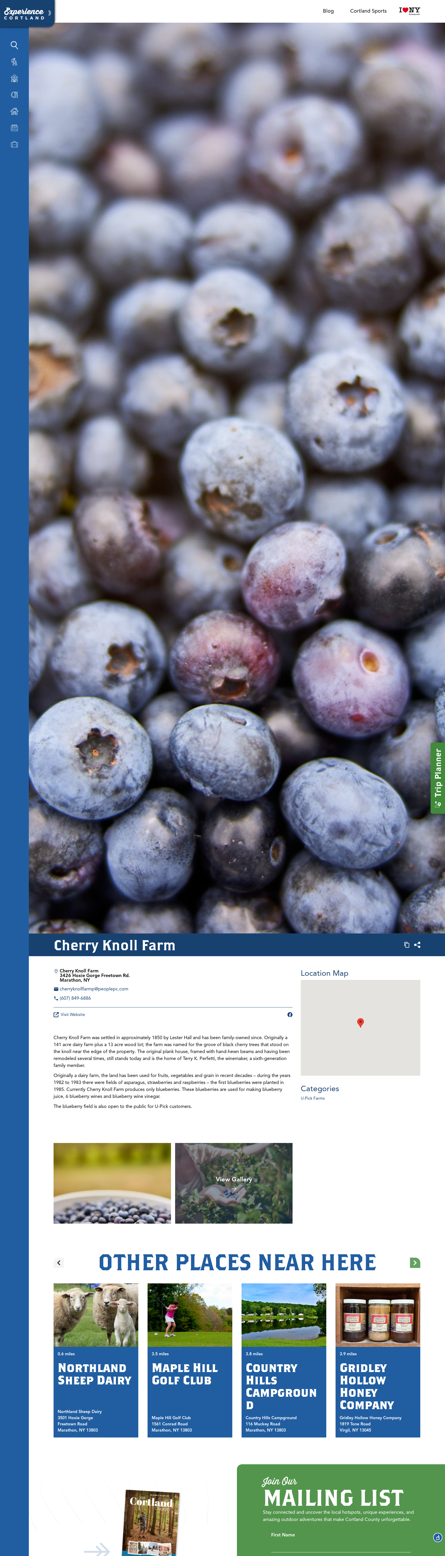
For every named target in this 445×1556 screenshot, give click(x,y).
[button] (360, 1023)
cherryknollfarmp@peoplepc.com (94, 989)
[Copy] (407, 945)
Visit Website (73, 1014)
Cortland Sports (368, 11)
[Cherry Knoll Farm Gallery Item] (112, 1183)
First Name (283, 1535)
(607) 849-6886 (75, 998)
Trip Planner (437, 773)
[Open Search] (14, 45)
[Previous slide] (59, 1263)
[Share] (417, 945)
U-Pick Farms (313, 1098)
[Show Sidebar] (49, 13)
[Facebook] (290, 1014)
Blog (328, 11)
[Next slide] (415, 1263)
